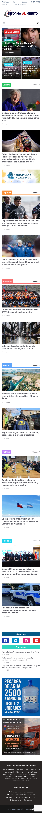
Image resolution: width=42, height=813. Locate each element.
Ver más (35, 85)
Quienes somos (24, 3)
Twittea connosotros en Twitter (22, 794)
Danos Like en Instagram (21, 800)
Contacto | (17, 4)
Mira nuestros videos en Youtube (22, 797)
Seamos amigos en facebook (22, 792)
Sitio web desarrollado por (21, 809)
